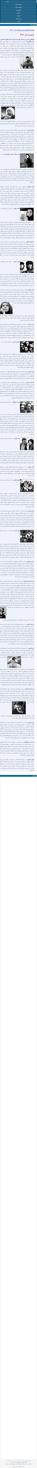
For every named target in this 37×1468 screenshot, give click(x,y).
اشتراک (18, 16)
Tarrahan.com (21, 1466)
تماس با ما (7, 1461)
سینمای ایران (18, 4)
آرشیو (18, 13)
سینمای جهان (18, 7)
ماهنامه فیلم (14, 1462)
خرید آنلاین (18, 19)
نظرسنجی (15, 1461)
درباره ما (11, 1461)
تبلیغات (18, 1461)
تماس (18, 21)
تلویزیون (18, 10)
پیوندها (25, 1461)
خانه (8, 1)
